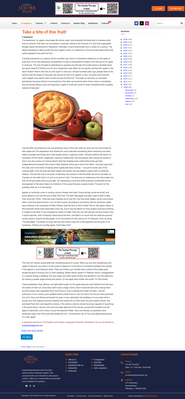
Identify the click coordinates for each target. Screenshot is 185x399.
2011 (125, 82)
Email (127, 372)
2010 (125, 84)
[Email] (122, 372)
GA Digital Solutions (151, 396)
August (128, 101)
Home (14, 23)
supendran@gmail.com (32, 325)
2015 (125, 70)
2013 (125, 76)
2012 (125, 79)
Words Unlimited (37, 331)
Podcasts (106, 22)
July (126, 104)
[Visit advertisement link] (68, 237)
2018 (125, 62)
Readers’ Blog (79, 23)
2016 (125, 68)
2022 (125, 51)
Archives (53, 23)
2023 (125, 48)
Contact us (65, 23)
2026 (125, 39)
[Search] (182, 23)
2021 (125, 53)
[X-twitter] (142, 23)
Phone (128, 361)
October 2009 (26, 331)
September (129, 98)
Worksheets (93, 23)
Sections (39, 23)
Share (28, 337)
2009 (126, 87)
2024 (125, 45)
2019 (125, 59)
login (28, 347)
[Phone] (122, 363)
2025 (125, 42)
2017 (125, 65)
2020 (125, 56)
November (129, 93)
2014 (125, 73)
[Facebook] (136, 23)
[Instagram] (147, 23)
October (128, 96)
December (129, 90)
